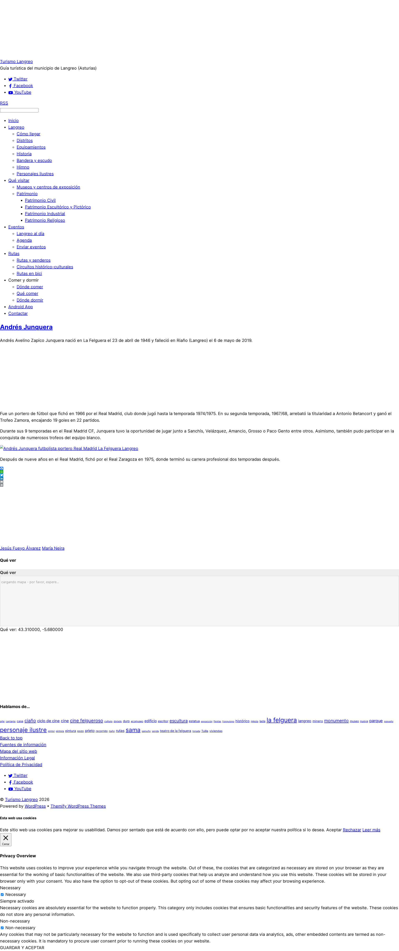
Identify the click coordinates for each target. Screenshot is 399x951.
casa (20, 721)
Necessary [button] (10, 887)
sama (133, 729)
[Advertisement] (124, 29)
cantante (11, 721)
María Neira (53, 548)
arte (2, 721)
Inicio (13, 120)
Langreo (16, 127)
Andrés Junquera (26, 327)
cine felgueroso (86, 720)
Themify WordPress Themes (78, 806)
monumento (336, 720)
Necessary (15, 894)
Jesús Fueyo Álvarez (20, 548)
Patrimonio (27, 193)
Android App (20, 306)
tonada (196, 731)
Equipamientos (31, 147)
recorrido (102, 731)
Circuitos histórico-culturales (45, 266)
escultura (179, 720)
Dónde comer (30, 286)
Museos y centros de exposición (48, 187)
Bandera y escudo (34, 160)
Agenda (24, 240)
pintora (60, 731)
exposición (206, 721)
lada (262, 721)
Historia (24, 153)
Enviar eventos (31, 246)
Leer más (371, 829)
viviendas (215, 731)
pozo (80, 731)
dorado (118, 721)
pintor (51, 731)
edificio (150, 721)
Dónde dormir (30, 300)
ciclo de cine (48, 720)
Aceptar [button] (334, 829)
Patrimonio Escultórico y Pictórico (58, 206)
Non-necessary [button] (15, 921)
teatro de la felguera (175, 731)
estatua (194, 721)
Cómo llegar (28, 133)
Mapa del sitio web (18, 751)
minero (318, 721)
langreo (304, 721)
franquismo (228, 721)
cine (65, 720)
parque (376, 720)
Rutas (13, 253)
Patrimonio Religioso (45, 220)
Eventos (16, 226)
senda (155, 731)
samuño (146, 731)
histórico (242, 721)
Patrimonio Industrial (45, 213)
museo (354, 721)
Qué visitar (18, 180)
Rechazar (352, 829)
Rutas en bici (29, 273)
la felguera (282, 720)
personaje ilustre (23, 729)
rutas (120, 730)
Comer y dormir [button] (23, 280)
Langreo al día (30, 233)
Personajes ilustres (35, 173)
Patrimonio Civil (40, 200)
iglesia (254, 721)
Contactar (18, 313)
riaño (112, 731)
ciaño (30, 720)
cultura (108, 721)
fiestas (217, 721)
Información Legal (17, 757)
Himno (23, 167)
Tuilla (204, 731)
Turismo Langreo (21, 799)
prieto (90, 730)
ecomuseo (137, 721)
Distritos (25, 140)
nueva (364, 721)
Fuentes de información (23, 744)
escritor (163, 721)
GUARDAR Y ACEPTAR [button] (22, 947)
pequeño (388, 721)
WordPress (35, 806)
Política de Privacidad (21, 764)
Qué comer (27, 293)
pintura (70, 731)
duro (126, 721)
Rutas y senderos (33, 260)
